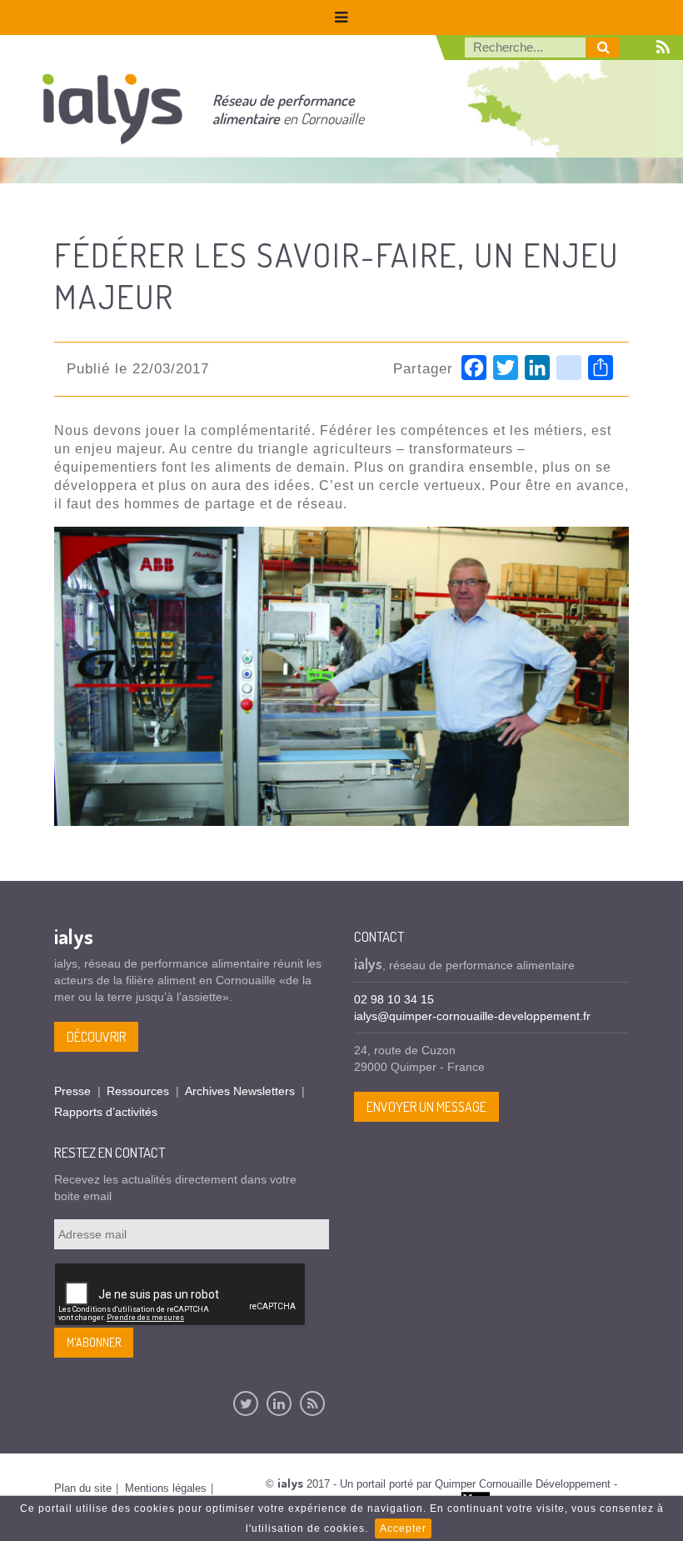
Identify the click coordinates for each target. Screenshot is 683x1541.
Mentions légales (166, 1488)
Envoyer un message (426, 1106)
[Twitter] (246, 1403)
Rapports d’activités (105, 1111)
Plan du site (83, 1488)
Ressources (138, 1091)
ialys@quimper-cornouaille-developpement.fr (472, 1016)
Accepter (403, 1528)
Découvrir (96, 1036)
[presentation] (180, 1295)
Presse (72, 1091)
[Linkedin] (279, 1403)
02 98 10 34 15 (394, 999)
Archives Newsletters (240, 1091)
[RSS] (312, 1403)
